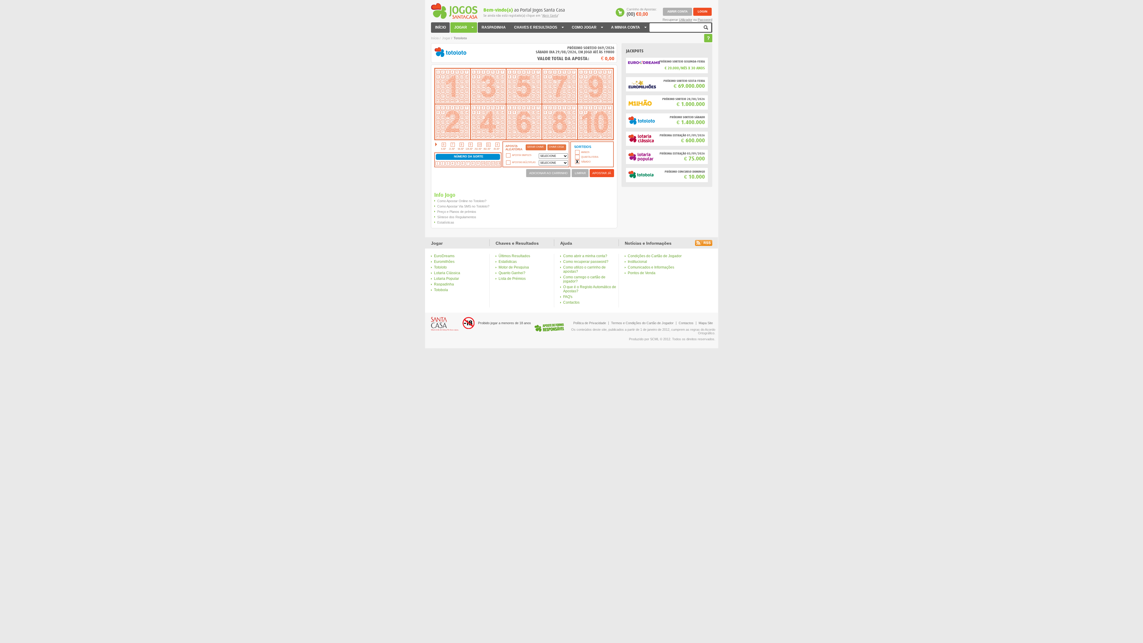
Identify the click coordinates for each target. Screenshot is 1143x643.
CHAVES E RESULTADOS (533, 29)
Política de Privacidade (589, 323)
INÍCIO (440, 27)
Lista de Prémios (512, 279)
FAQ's (567, 297)
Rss (703, 243)
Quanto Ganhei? (512, 273)
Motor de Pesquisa (514, 267)
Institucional (637, 262)
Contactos (571, 302)
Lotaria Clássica (447, 273)
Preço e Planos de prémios (456, 211)
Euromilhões (444, 262)
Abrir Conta (550, 16)
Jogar (446, 38)
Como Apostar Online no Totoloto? (461, 201)
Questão (708, 38)
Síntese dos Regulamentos (456, 217)
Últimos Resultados (514, 256)
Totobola (441, 290)
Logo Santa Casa (445, 324)
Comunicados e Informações (651, 267)
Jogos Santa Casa (454, 11)
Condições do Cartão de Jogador (655, 256)
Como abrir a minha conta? (585, 256)
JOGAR (458, 29)
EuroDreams (444, 256)
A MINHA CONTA (623, 29)
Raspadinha (444, 284)
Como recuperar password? (585, 262)
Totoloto (440, 267)
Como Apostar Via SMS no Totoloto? (463, 206)
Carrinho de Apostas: (642, 12)
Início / (436, 38)
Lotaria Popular (446, 279)
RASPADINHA (494, 27)
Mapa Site (706, 323)
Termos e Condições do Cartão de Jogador (642, 323)
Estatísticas (508, 262)
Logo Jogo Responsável (549, 327)
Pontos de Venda (641, 273)
